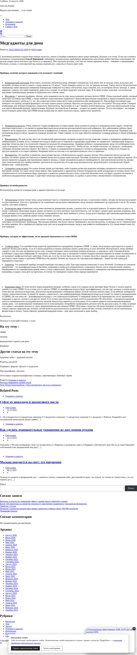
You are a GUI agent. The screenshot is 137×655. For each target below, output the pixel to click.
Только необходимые (51, 648)
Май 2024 (9, 600)
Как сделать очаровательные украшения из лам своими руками (46, 429)
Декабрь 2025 (11, 554)
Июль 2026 (10, 537)
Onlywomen (36, 49)
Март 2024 (10, 605)
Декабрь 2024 (11, 583)
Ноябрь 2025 (11, 557)
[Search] (1, 33)
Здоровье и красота (14, 22)
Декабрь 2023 (11, 610)
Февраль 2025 (11, 579)
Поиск (3, 484)
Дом (7, 19)
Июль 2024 (10, 595)
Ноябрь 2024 (11, 586)
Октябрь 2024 (11, 588)
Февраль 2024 (11, 608)
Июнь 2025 (10, 569)
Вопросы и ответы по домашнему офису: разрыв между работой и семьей (33, 501)
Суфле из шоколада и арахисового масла (29, 402)
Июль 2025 (10, 566)
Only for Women (7, 6)
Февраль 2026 (11, 550)
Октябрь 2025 (11, 559)
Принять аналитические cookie (25, 648)
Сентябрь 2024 (12, 591)
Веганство (10, 621)
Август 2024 (11, 593)
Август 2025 (11, 564)
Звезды (8, 626)
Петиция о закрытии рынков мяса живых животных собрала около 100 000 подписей (39, 508)
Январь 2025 (11, 581)
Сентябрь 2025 (12, 562)
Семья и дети (11, 27)
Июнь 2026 (10, 540)
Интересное (10, 631)
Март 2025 (10, 576)
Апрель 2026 (11, 545)
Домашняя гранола (8, 511)
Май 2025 (9, 571)
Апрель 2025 (11, 574)
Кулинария (10, 24)
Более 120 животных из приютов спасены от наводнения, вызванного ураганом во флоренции (43, 504)
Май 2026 (9, 542)
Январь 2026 (11, 552)
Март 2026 (10, 547)
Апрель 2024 (11, 603)
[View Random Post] (1, 31)
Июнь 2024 (10, 598)
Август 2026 (11, 535)
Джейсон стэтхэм (8, 506)
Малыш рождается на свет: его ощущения (30, 462)
